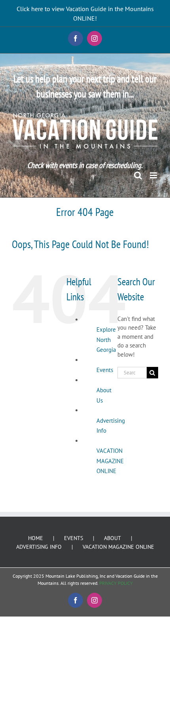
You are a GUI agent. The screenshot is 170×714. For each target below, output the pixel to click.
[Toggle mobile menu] (154, 175)
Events (104, 370)
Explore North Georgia (106, 339)
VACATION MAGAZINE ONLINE (110, 461)
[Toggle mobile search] (138, 175)
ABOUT (112, 538)
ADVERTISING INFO (39, 546)
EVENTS (73, 538)
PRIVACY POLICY (116, 583)
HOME (35, 538)
